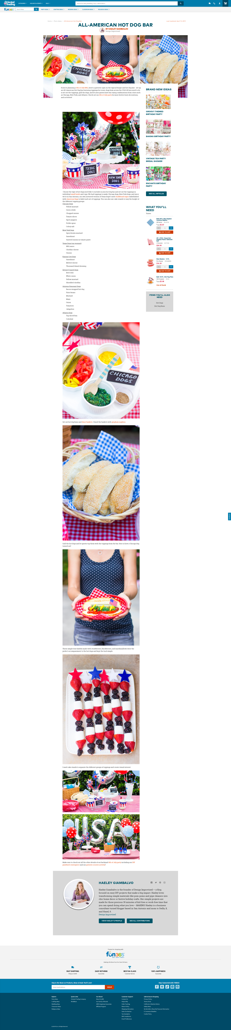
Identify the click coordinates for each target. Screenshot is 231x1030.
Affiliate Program (101, 1006)
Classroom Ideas (56, 1006)
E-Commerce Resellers (150, 1011)
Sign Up (109, 987)
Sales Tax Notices (126, 1011)
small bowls (75, 194)
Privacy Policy (148, 999)
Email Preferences (127, 1019)
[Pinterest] (160, 883)
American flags (72, 199)
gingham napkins (118, 422)
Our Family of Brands (102, 1001)
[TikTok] (167, 987)
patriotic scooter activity (95, 865)
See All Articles (156, 194)
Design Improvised (113, 31)
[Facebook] (151, 883)
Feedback (229, 516)
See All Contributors (140, 921)
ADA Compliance (126, 1016)
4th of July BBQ (82, 88)
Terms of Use (147, 1001)
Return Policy (125, 1006)
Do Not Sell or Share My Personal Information (156, 1009)
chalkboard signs (122, 196)
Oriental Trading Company (78, 999)
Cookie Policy (148, 1014)
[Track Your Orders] (209, 3)
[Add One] (171, 228)
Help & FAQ (125, 1001)
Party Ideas (58, 21)
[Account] (220, 3)
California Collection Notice (152, 1004)
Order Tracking (126, 1004)
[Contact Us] (214, 3)
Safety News (147, 1006)
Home (50, 21)
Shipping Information (128, 1009)
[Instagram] (164, 883)
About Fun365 (100, 999)
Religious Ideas (56, 1009)
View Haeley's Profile (112, 921)
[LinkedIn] (172, 987)
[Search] (181, 3)
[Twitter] (156, 883)
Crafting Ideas (55, 1001)
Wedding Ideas (56, 1004)
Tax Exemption (126, 1014)
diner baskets (87, 422)
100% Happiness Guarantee (103, 1004)
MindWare (74, 1001)
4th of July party (105, 95)
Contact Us (125, 999)
